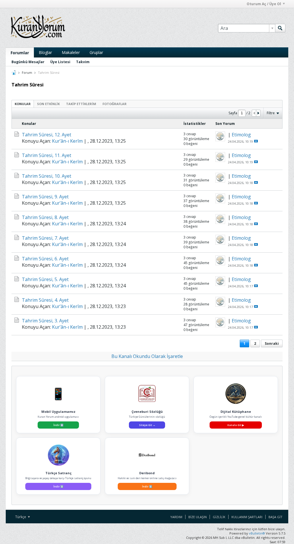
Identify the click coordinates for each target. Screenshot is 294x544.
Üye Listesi (60, 61)
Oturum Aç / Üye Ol (264, 3)
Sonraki (272, 343)
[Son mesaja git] (256, 141)
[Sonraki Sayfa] (258, 113)
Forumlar (20, 52)
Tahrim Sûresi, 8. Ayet (45, 217)
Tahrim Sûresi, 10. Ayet (46, 176)
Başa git (275, 517)
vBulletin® (257, 533)
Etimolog (241, 134)
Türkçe (21, 516)
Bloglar (45, 52)
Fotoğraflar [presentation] (114, 104)
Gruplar (96, 52)
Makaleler (71, 52)
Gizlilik (219, 517)
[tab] (22, 104)
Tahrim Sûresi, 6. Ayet (45, 258)
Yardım (176, 517)
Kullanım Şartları (246, 517)
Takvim (83, 61)
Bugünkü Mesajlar (28, 61)
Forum (27, 72)
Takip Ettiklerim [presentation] (81, 104)
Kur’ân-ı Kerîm (67, 141)
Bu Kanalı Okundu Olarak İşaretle (147, 356)
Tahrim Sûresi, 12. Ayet (46, 134)
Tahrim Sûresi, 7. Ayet (45, 238)
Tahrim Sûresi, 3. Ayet (45, 321)
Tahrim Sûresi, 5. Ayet (45, 279)
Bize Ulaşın (197, 517)
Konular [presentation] (23, 104)
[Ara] (280, 28)
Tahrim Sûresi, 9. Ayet (45, 196)
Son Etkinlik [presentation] (48, 104)
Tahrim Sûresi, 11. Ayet (46, 155)
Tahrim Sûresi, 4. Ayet (45, 300)
